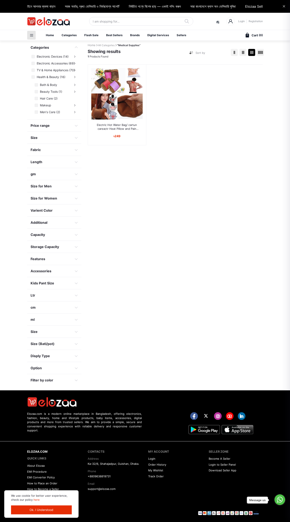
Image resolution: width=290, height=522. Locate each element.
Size (34, 137)
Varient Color (42, 210)
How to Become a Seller (43, 489)
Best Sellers (114, 35)
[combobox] (211, 54)
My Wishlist (155, 470)
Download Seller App (222, 470)
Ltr (33, 295)
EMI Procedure (37, 471)
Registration (256, 21)
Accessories (41, 271)
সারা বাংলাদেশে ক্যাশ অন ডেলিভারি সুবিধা (208, 6)
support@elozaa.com (101, 489)
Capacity (38, 234)
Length (36, 162)
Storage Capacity (45, 247)
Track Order (156, 476)
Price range (40, 125)
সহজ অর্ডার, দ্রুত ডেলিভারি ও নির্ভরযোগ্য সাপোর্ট (87, 6)
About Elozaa (36, 465)
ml (33, 319)
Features (38, 259)
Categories (69, 35)
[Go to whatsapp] (280, 499)
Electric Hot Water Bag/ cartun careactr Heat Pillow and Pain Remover (117, 127)
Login (241, 21)
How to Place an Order (42, 483)
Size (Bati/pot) (43, 344)
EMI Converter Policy (41, 477)
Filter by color (42, 380)
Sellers (181, 35)
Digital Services (158, 35)
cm (33, 307)
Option (36, 368)
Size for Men (41, 186)
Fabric (36, 150)
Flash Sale (91, 35)
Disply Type (40, 356)
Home (50, 35)
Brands (135, 35)
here (37, 499)
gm (33, 174)
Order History (157, 464)
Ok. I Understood (41, 510)
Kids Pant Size (42, 283)
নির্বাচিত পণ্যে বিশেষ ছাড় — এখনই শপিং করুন (150, 6)
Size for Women (44, 198)
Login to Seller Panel (222, 464)
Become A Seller (219, 458)
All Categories (106, 45)
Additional (39, 222)
